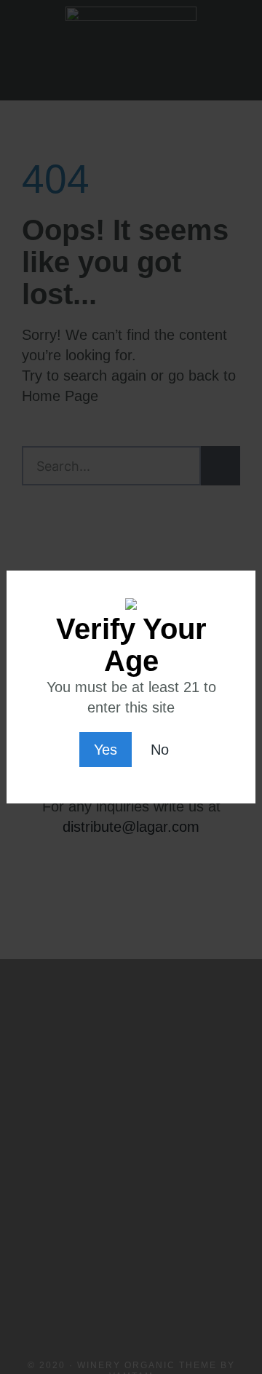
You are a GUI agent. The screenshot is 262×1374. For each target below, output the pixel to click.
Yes (105, 750)
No (160, 750)
